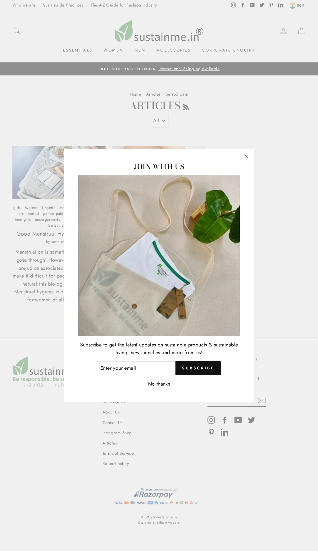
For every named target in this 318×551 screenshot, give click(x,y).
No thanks (159, 383)
